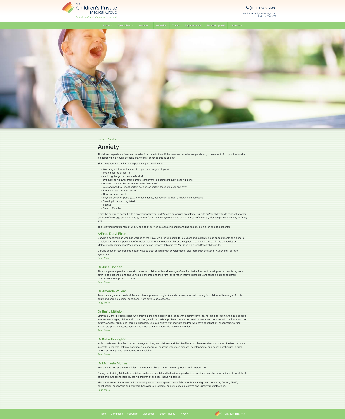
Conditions (117, 413)
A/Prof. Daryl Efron (112, 234)
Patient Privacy (166, 413)
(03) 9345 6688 (262, 8)
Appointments (193, 25)
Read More (104, 258)
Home (101, 139)
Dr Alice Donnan (110, 267)
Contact (235, 25)
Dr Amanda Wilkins (112, 291)
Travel (175, 25)
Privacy (184, 413)
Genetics (161, 25)
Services (144, 25)
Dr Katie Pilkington (112, 339)
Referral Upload (216, 25)
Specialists (124, 25)
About (107, 25)
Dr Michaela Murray (113, 363)
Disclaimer (148, 413)
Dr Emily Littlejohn (111, 312)
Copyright (132, 413)
